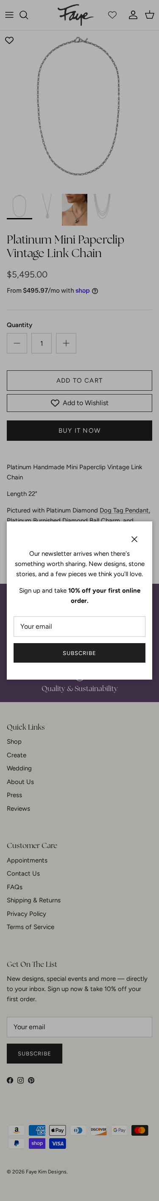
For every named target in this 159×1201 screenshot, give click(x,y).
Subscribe (79, 653)
